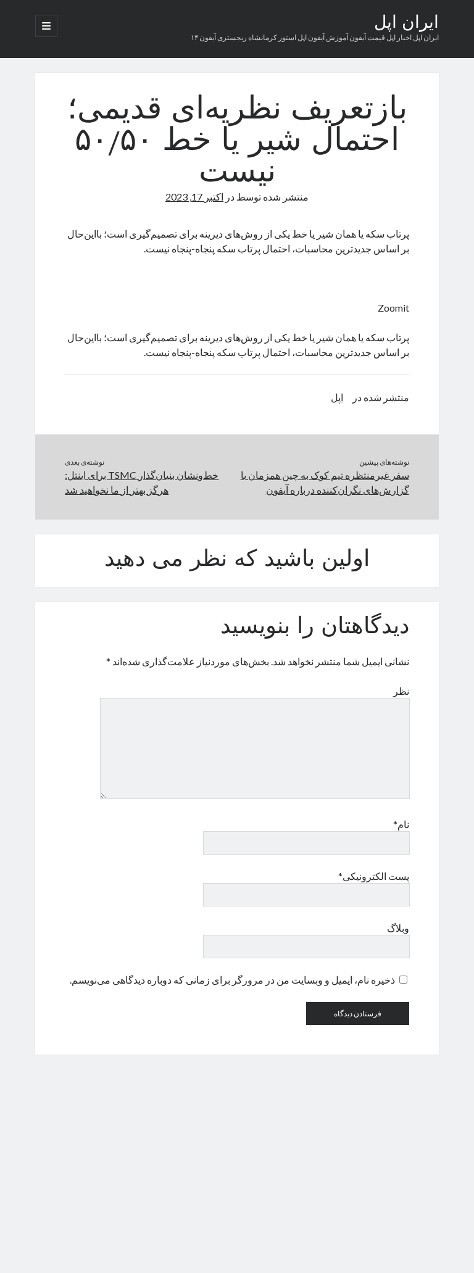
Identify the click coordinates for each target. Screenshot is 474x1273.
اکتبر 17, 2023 (194, 196)
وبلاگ (398, 928)
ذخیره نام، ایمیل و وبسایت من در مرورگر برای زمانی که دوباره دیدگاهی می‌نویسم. (232, 979)
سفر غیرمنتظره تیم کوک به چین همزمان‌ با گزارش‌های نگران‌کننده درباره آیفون (325, 482)
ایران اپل (406, 23)
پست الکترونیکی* (373, 876)
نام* (401, 824)
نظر (401, 691)
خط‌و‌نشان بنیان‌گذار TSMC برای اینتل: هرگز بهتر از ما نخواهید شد (141, 482)
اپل (337, 397)
